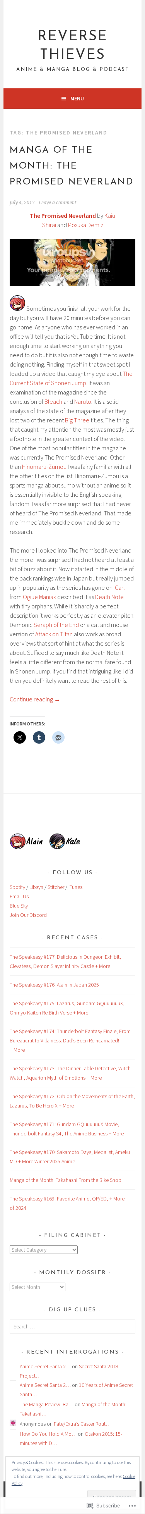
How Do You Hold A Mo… (48, 1433)
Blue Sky (19, 905)
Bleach (53, 401)
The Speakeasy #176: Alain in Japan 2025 (54, 984)
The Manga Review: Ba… (46, 1404)
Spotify (17, 887)
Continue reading (35, 699)
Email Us (19, 896)
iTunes (75, 887)
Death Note (109, 597)
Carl (120, 587)
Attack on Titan (54, 634)
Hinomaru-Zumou (44, 466)
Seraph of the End (56, 625)
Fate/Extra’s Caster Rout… (82, 1423)
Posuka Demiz (85, 225)
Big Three (77, 420)
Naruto (82, 401)
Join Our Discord (28, 914)
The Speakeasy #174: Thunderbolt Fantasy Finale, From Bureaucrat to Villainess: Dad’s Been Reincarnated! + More (70, 1040)
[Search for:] (72, 1326)
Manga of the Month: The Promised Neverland (71, 166)
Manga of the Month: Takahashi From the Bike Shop (65, 1179)
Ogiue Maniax (39, 597)
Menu (77, 98)
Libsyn (36, 887)
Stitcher (56, 887)
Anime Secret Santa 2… (45, 1366)
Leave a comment (57, 202)
